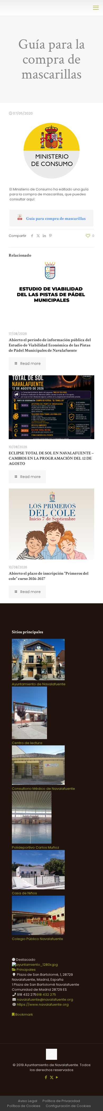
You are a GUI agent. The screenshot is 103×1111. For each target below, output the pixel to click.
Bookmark (24, 1014)
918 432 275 (46, 994)
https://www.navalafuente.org (43, 1004)
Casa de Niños (24, 893)
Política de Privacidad (61, 1100)
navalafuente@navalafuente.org (45, 999)
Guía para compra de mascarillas (56, 218)
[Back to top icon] (51, 1054)
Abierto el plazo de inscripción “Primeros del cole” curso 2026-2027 (48, 576)
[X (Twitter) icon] (52, 1077)
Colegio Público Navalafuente (37, 938)
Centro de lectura (27, 742)
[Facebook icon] (46, 1077)
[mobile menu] (95, 7)
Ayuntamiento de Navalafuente (38, 684)
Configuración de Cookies (68, 1105)
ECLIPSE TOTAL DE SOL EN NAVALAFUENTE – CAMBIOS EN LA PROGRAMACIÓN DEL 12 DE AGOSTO (51, 458)
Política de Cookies (23, 1105)
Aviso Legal (27, 1100)
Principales (26, 969)
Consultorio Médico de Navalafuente (43, 788)
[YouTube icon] (57, 1077)
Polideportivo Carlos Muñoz (35, 847)
